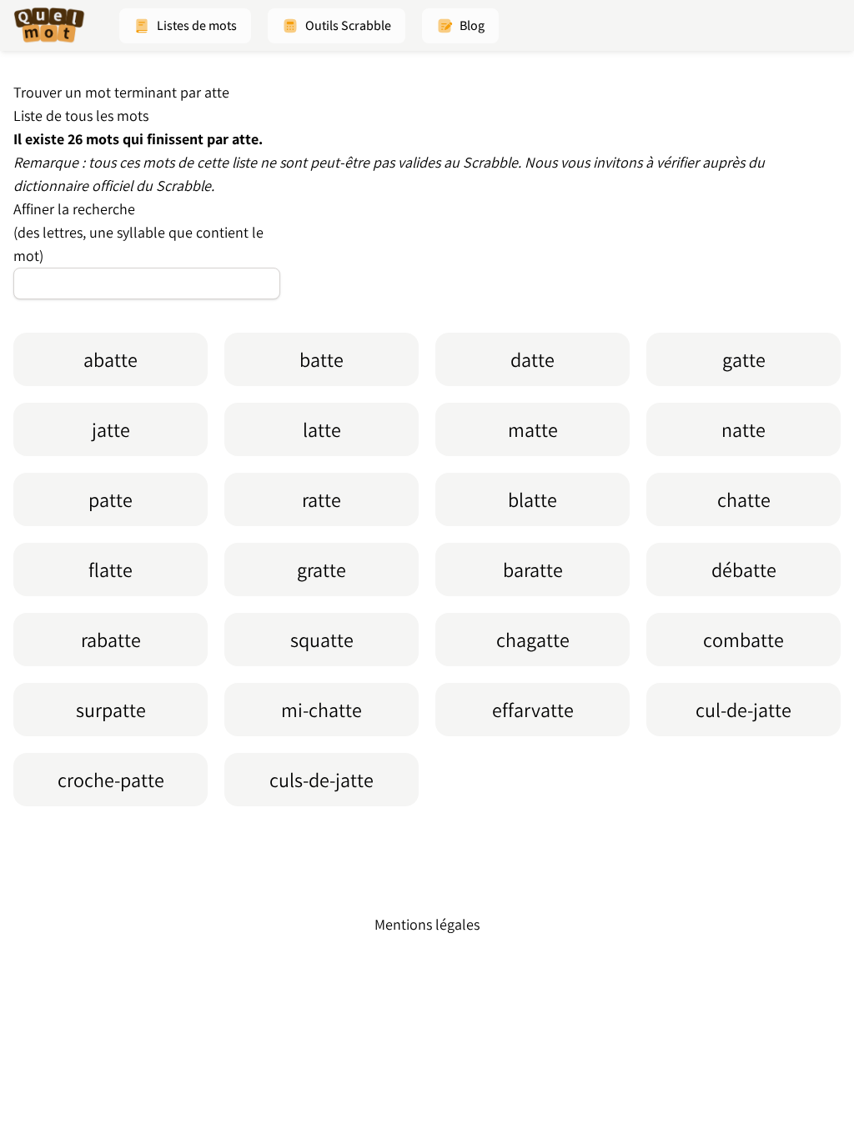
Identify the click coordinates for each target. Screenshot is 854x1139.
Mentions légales (427, 924)
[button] (185, 25)
